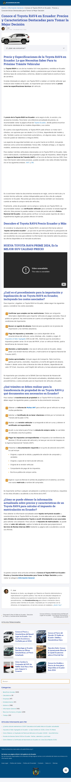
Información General (15, 8)
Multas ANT (31, 407)
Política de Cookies (15, 763)
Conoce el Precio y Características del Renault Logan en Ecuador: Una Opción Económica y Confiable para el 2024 (54, 615)
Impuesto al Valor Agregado (15, 339)
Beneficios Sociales (9, 692)
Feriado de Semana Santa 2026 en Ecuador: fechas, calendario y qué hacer (26, 736)
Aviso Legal (4, 763)
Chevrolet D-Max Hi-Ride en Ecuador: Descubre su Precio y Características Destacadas (18, 615)
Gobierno (6, 705)
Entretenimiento (8, 702)
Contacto (40, 763)
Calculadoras (7, 695)
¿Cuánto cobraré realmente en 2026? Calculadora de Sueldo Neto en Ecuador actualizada (31, 726)
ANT (27, 162)
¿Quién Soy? (57, 605)
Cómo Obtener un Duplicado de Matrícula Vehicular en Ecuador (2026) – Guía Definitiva (30, 733)
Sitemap (55, 763)
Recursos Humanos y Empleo (12, 712)
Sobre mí (48, 763)
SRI (32, 162)
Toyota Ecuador (40, 123)
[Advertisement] (35, 102)
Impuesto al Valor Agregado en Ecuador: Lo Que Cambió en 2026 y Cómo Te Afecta (29, 729)
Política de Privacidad (29, 763)
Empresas (6, 698)
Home (3, 8)
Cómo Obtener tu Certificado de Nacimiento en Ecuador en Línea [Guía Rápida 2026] (30, 739)
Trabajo (5, 715)
